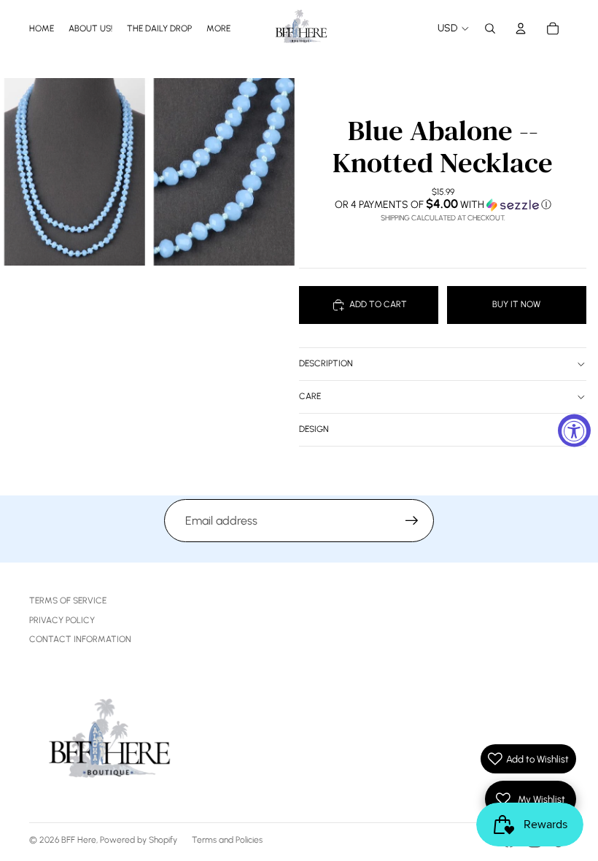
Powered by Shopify (138, 840)
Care (310, 396)
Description (326, 363)
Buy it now (516, 304)
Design (314, 429)
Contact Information (80, 639)
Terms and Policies (227, 840)
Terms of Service (67, 600)
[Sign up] (412, 521)
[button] (442, 204)
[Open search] (490, 28)
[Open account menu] (521, 28)
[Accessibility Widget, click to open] (574, 430)
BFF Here (78, 840)
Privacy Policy (62, 620)
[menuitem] (218, 28)
